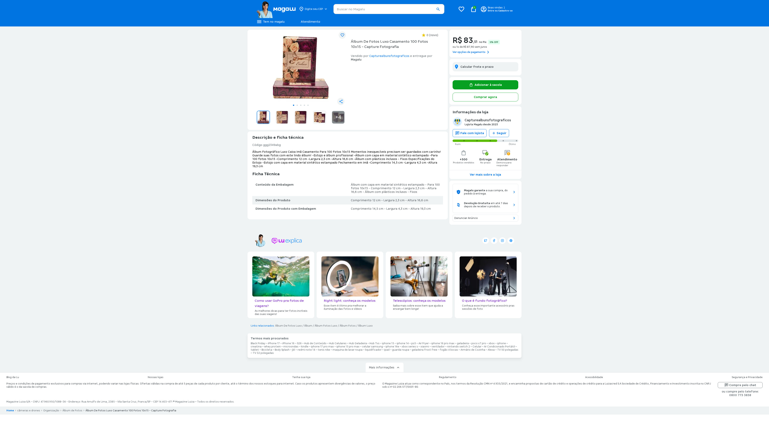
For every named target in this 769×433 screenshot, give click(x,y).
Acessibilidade (594, 377)
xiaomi (425, 346)
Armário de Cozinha (473, 349)
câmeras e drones (28, 410)
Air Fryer (424, 343)
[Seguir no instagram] (502, 240)
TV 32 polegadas (263, 353)
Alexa (491, 349)
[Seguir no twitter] (485, 240)
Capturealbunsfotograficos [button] (389, 56)
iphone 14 (403, 343)
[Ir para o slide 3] (300, 105)
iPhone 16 (288, 343)
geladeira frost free (424, 349)
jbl (293, 349)
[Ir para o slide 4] (304, 105)
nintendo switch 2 (458, 346)
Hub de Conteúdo (315, 343)
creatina (256, 346)
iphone (501, 343)
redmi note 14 (306, 349)
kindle (304, 346)
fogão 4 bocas (449, 349)
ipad (387, 349)
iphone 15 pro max (347, 346)
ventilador (438, 346)
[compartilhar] (340, 101)
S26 (299, 343)
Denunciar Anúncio (466, 218)
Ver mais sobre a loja (485, 174)
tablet (255, 349)
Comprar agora (485, 97)
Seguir (501, 133)
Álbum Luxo (365, 325)
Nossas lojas (155, 377)
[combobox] (388, 9)
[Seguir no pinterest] (510, 240)
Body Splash (282, 349)
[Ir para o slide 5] (308, 105)
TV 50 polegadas (507, 349)
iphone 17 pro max (322, 346)
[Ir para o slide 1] (293, 105)
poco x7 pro (478, 343)
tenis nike (324, 349)
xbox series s (410, 346)
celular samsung (372, 346)
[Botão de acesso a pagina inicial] (275, 9)
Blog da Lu (12, 377)
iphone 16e (392, 346)
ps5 (413, 343)
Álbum (308, 325)
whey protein (272, 346)
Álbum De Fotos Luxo (288, 325)
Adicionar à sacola (488, 84)
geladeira (463, 343)
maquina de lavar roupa (347, 349)
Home (10, 410)
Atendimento (310, 21)
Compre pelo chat (742, 385)
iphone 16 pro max (442, 343)
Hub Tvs (374, 343)
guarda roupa (400, 349)
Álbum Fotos (348, 325)
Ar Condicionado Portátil (499, 346)
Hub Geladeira (358, 343)
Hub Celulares (337, 343)
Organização (51, 410)
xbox (492, 343)
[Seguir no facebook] (494, 240)
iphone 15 (388, 343)
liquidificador (373, 349)
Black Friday (258, 343)
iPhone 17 (274, 343)
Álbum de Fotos (72, 410)
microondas (290, 346)
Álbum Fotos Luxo (326, 325)
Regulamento (447, 377)
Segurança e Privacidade (747, 377)
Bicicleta (267, 349)
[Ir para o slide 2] (297, 105)
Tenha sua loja (301, 377)
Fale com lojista (472, 133)
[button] (438, 9)
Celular (477, 346)
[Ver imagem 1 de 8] (300, 67)
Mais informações (381, 367)
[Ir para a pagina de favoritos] (461, 9)
